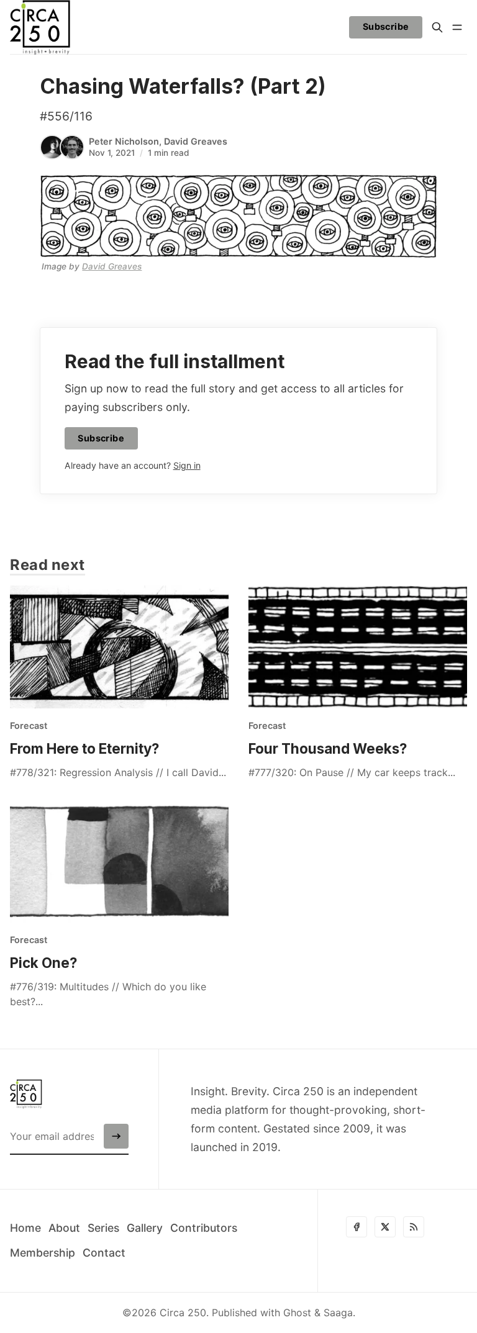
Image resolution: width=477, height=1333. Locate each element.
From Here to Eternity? (84, 748)
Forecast (28, 725)
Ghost (297, 1312)
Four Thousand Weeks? (327, 748)
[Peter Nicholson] (52, 147)
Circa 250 (183, 1312)
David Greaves (195, 141)
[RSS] (413, 1226)
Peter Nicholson (124, 141)
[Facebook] (356, 1226)
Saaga (338, 1312)
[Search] (437, 27)
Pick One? (43, 962)
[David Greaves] (72, 147)
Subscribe (386, 26)
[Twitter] (385, 1226)
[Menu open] (457, 27)
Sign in (187, 465)
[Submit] (116, 1136)
